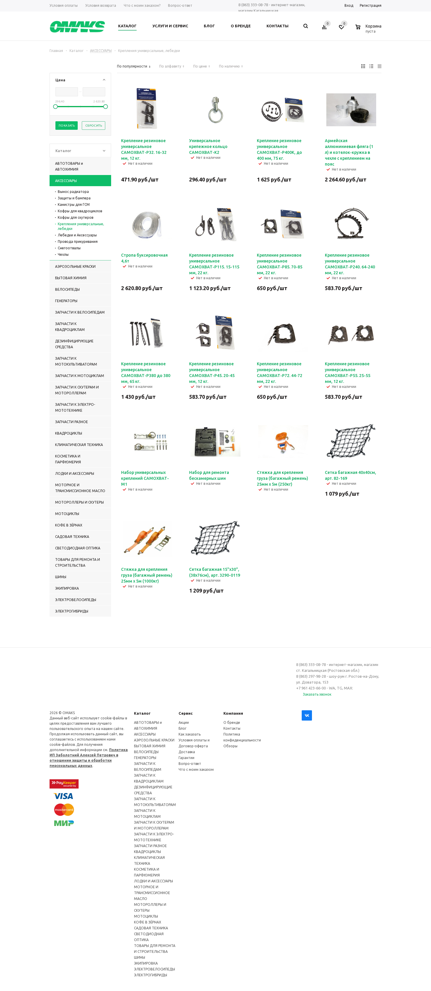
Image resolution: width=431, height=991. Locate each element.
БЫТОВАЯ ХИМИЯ (149, 746)
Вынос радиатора (73, 192)
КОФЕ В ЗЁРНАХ (147, 922)
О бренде (231, 722)
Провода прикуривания (78, 241)
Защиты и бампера (74, 198)
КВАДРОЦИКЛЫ (147, 852)
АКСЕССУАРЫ (145, 734)
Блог (182, 728)
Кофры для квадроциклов (80, 211)
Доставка (187, 752)
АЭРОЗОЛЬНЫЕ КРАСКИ (154, 740)
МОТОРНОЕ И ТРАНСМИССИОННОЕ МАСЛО (152, 893)
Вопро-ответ (190, 763)
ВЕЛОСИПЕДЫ (146, 752)
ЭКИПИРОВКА (146, 963)
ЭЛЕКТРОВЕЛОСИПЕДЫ (154, 969)
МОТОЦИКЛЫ (146, 916)
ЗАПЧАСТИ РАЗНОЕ (150, 846)
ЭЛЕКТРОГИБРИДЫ (150, 975)
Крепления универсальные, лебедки (81, 226)
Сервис (186, 713)
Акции (184, 722)
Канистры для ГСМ (74, 204)
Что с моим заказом (196, 769)
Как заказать (190, 734)
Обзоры (230, 746)
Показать (67, 125)
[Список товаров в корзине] (369, 30)
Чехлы (63, 254)
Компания (233, 713)
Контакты (231, 728)
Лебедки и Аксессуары (77, 235)
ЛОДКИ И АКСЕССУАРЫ (153, 881)
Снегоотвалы (69, 248)
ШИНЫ (139, 957)
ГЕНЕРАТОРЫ (145, 758)
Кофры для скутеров (75, 217)
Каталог (142, 713)
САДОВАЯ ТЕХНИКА (151, 928)
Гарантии (186, 758)
